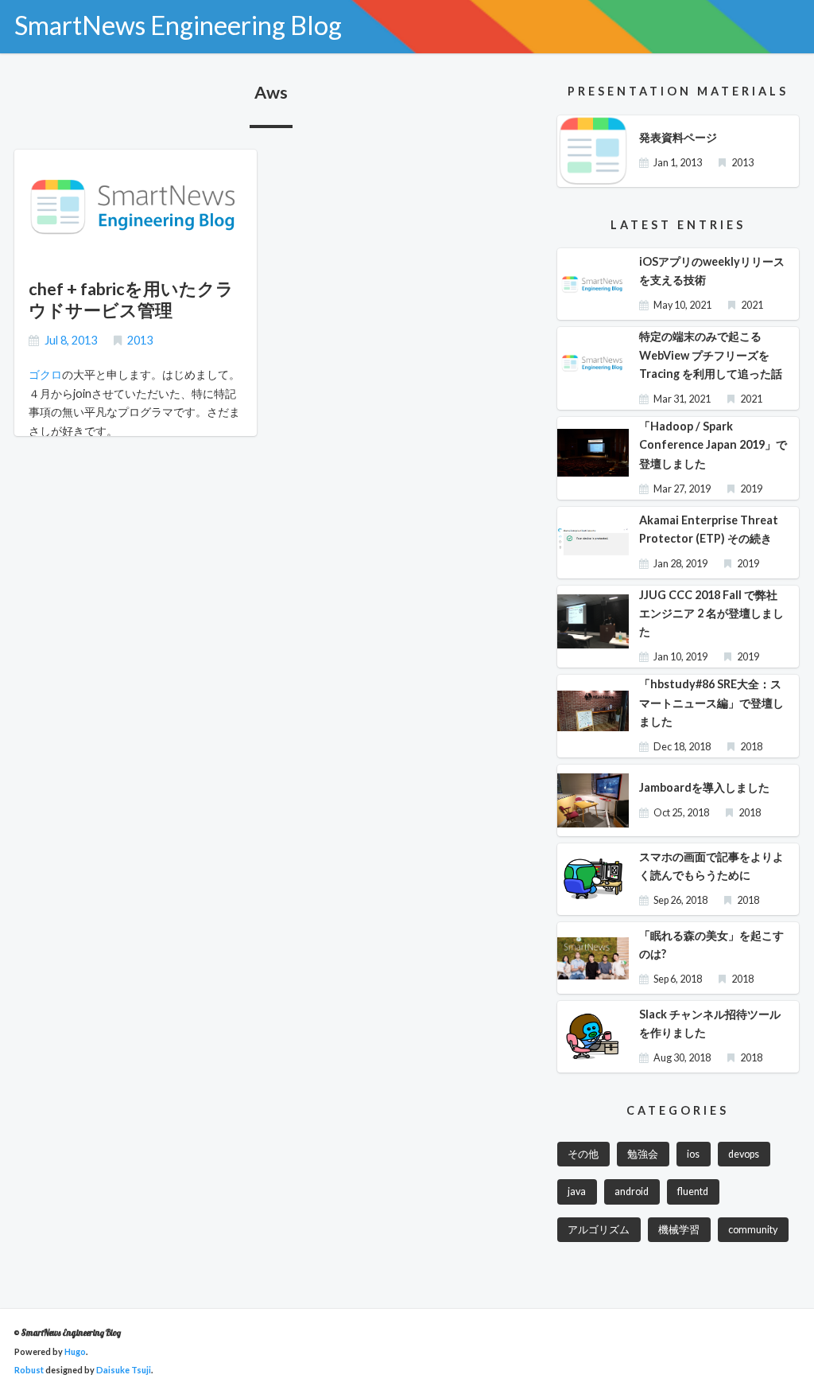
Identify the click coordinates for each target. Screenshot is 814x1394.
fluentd (692, 1191)
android (631, 1191)
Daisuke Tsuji (123, 1370)
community (752, 1230)
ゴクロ (45, 374)
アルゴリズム (599, 1230)
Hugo (75, 1351)
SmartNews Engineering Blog (178, 25)
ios (693, 1154)
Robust (29, 1370)
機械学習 (679, 1230)
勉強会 (642, 1154)
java (577, 1191)
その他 (583, 1154)
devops (743, 1154)
